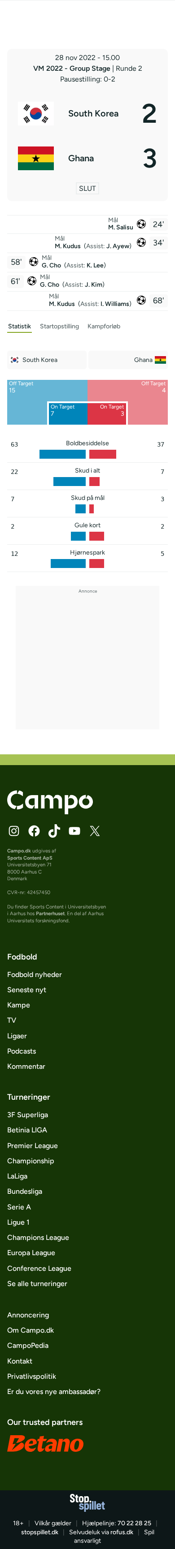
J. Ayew (117, 246)
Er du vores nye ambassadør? (54, 1391)
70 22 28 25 (134, 1523)
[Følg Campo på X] (94, 831)
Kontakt (19, 1361)
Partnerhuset (50, 913)
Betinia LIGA (27, 1130)
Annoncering (28, 1315)
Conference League (39, 1268)
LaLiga (17, 1176)
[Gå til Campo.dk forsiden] (50, 812)
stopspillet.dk (39, 1532)
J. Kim (93, 284)
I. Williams (115, 304)
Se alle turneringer (37, 1283)
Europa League (31, 1252)
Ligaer (17, 1036)
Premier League (32, 1145)
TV (11, 1020)
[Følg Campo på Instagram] (14, 831)
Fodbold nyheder (34, 974)
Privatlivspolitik (31, 1376)
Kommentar (26, 1066)
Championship (30, 1161)
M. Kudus (68, 246)
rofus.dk (121, 1532)
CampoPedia (27, 1345)
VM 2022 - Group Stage (72, 68)
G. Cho (52, 265)
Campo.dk (19, 851)
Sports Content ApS (29, 858)
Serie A (19, 1207)
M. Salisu (120, 227)
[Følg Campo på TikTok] (54, 831)
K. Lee (95, 265)
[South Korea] (87, 113)
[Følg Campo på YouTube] (74, 831)
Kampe (18, 1005)
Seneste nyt (26, 989)
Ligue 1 (18, 1222)
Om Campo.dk (30, 1330)
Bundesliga (24, 1191)
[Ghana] (87, 158)
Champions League (38, 1237)
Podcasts (21, 1051)
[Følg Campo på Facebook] (34, 831)
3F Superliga (27, 1114)
